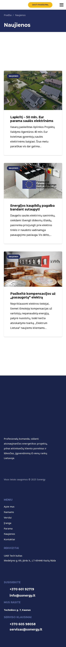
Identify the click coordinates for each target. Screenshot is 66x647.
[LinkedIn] (14, 466)
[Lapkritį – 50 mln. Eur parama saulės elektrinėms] (33, 73)
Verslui (8, 517)
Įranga (7, 523)
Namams (9, 512)
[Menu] (62, 5)
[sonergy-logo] (7, 5)
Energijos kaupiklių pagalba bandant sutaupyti (32, 207)
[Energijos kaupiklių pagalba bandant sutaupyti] (33, 165)
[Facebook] (7, 466)
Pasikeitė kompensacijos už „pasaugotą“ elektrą (32, 295)
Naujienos (9, 533)
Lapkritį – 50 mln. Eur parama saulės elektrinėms (31, 119)
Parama (8, 528)
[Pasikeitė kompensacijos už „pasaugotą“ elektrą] (33, 254)
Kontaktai (9, 539)
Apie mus (9, 506)
